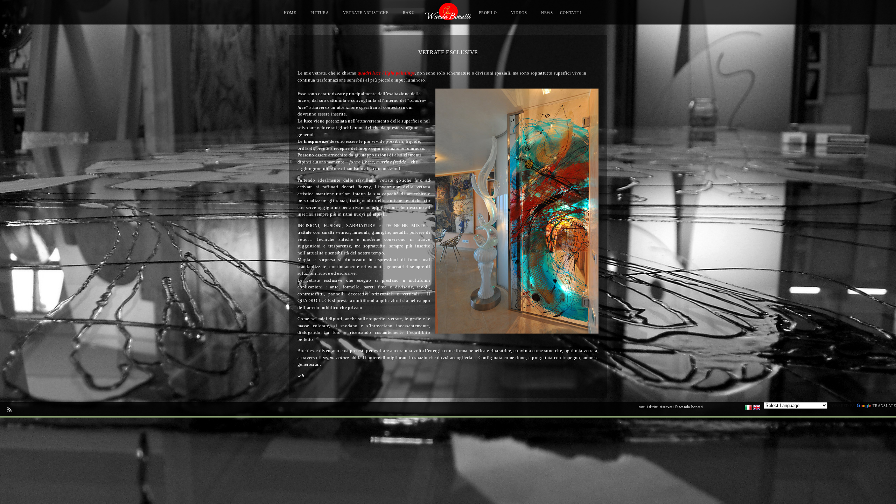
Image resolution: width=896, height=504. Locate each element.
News (547, 12)
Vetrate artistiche (366, 12)
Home (290, 12)
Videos (519, 12)
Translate (884, 406)
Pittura (319, 12)
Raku (409, 12)
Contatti (570, 12)
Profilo (488, 12)
